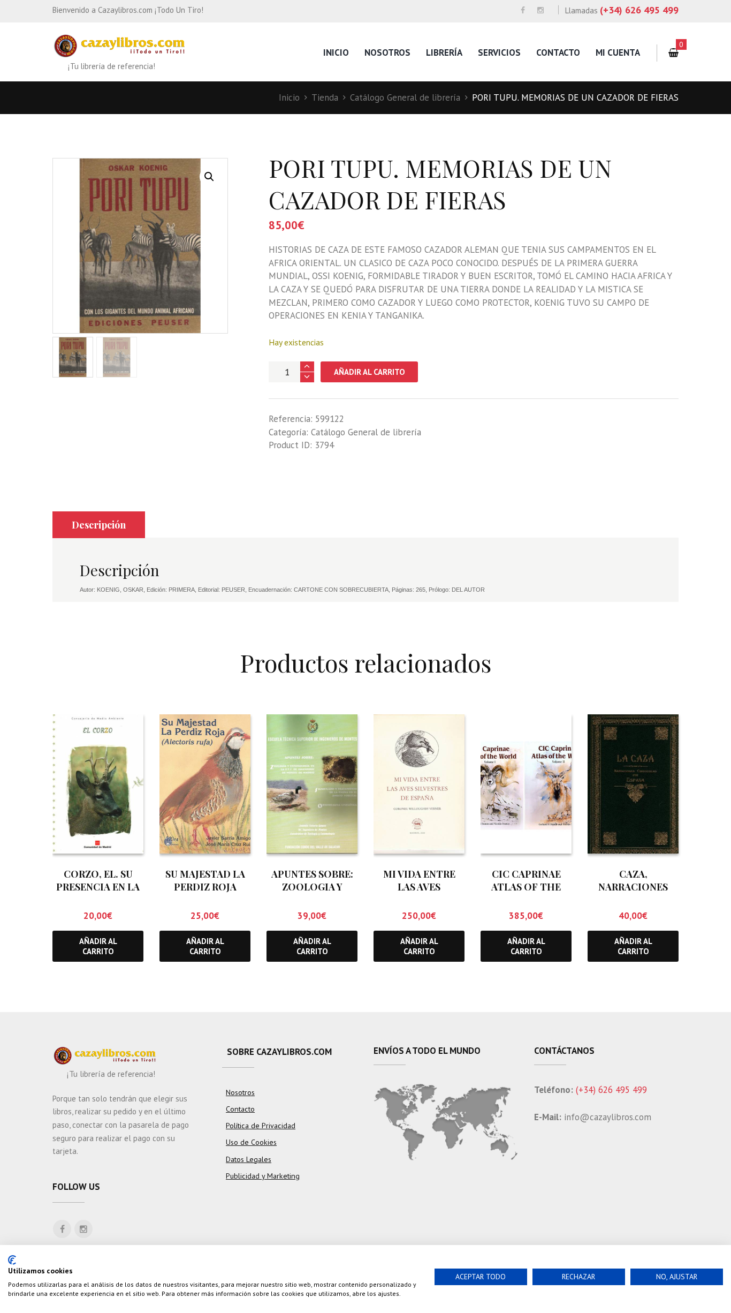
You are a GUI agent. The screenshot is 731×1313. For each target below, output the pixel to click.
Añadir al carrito (369, 372)
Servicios (499, 52)
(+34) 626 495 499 (639, 10)
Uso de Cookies (251, 1142)
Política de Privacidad (260, 1125)
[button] (209, 176)
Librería (444, 52)
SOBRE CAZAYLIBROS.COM (279, 1052)
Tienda (324, 97)
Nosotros (387, 52)
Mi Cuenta (618, 52)
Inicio (336, 52)
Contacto (558, 52)
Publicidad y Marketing (263, 1176)
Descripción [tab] (99, 524)
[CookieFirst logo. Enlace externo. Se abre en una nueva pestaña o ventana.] (12, 1260)
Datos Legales (248, 1159)
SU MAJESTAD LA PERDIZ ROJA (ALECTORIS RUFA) (205, 886)
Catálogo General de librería (405, 97)
